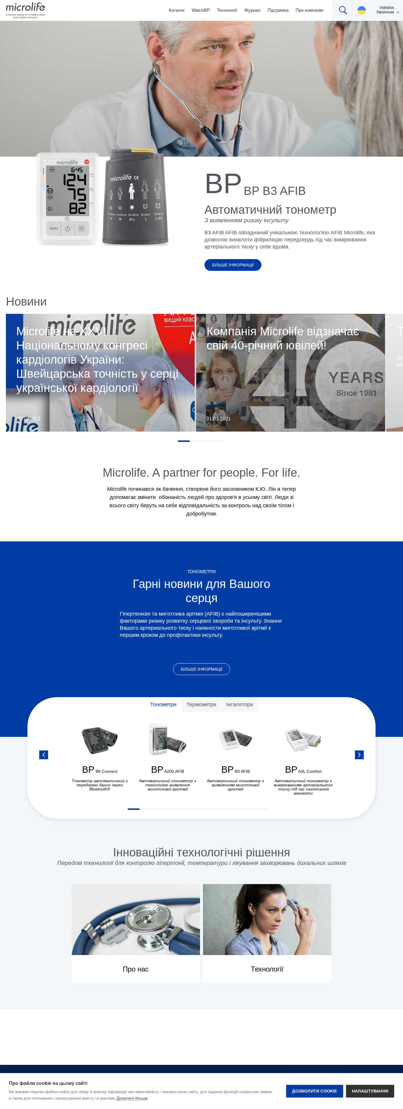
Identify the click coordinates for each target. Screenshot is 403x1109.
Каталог (177, 10)
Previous (43, 754)
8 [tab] (216, 809)
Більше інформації (233, 265)
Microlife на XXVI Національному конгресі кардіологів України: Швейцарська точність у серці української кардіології (97, 359)
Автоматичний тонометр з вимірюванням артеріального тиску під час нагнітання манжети (303, 786)
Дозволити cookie (314, 1091)
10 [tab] (240, 809)
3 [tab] (207, 441)
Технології (227, 10)
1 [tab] (184, 441)
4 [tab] (219, 441)
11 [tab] (252, 809)
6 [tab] (193, 809)
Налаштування (370, 1091)
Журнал (252, 10)
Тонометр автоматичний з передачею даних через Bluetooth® (100, 784)
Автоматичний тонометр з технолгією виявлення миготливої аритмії (167, 784)
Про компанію (309, 10)
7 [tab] (204, 809)
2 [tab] (196, 441)
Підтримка (278, 10)
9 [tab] (228, 809)
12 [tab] (263, 809)
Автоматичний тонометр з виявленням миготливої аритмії (235, 784)
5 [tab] (181, 809)
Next (359, 754)
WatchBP (201, 10)
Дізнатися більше (132, 1098)
